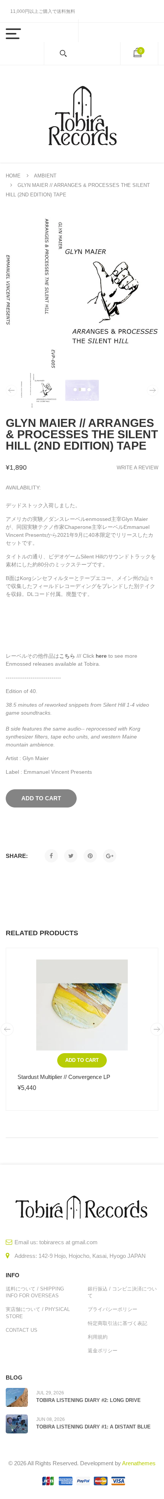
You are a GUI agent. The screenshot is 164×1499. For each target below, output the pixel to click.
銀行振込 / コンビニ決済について (122, 1292)
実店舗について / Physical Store (38, 1312)
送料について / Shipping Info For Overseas (35, 1292)
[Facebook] (51, 855)
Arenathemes (139, 1463)
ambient (45, 176)
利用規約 (98, 1337)
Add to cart (82, 1060)
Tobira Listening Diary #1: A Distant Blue (93, 1427)
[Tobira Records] (82, 114)
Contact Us (21, 1330)
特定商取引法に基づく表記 (117, 1323)
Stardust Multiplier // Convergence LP (64, 1077)
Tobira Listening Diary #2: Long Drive (88, 1400)
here (101, 656)
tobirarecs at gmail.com (68, 1242)
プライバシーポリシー (112, 1309)
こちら (67, 656)
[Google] (109, 855)
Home (13, 176)
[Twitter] (70, 855)
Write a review (137, 467)
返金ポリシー (102, 1350)
